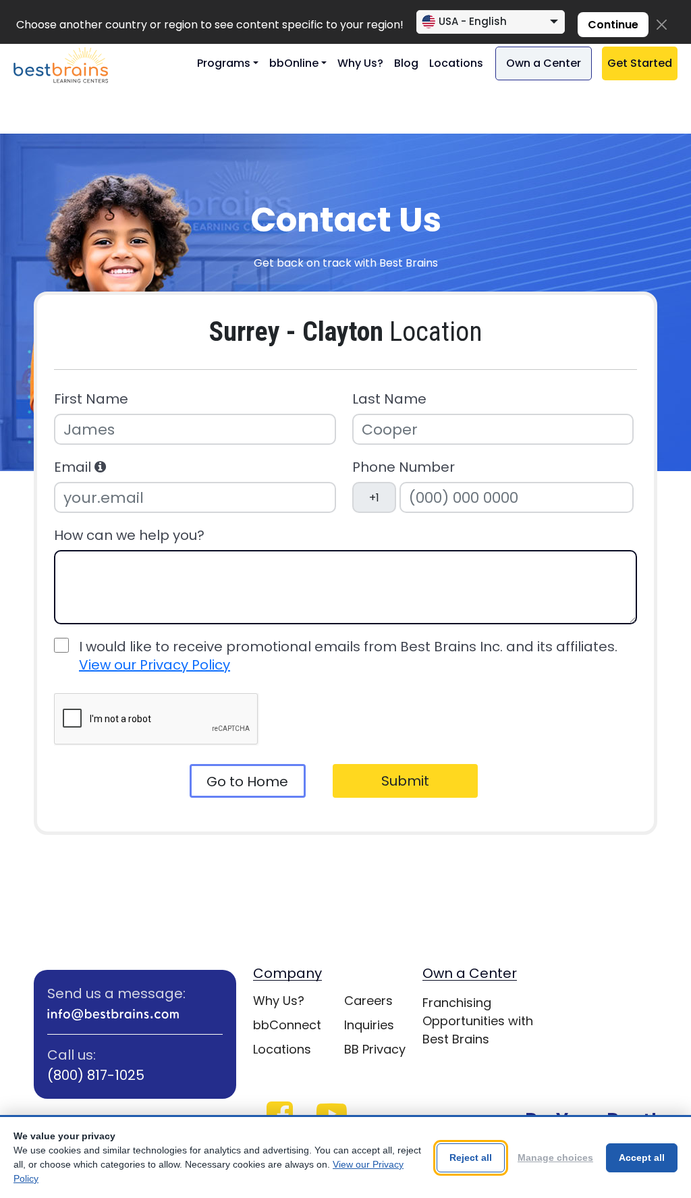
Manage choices (555, 1157)
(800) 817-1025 (95, 1075)
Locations (456, 63)
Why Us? (360, 63)
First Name (91, 399)
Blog (406, 63)
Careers (368, 1000)
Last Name (389, 399)
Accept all (642, 1157)
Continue (613, 24)
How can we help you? (129, 535)
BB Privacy (375, 1049)
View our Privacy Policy (154, 664)
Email (74, 467)
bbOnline (294, 63)
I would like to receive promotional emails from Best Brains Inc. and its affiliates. (348, 656)
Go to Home (247, 781)
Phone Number (403, 467)
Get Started (639, 63)
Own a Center (543, 63)
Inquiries (369, 1024)
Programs (223, 63)
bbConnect (287, 1024)
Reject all (470, 1157)
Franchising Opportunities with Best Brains (477, 1020)
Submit (405, 780)
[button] (100, 467)
